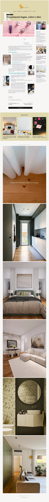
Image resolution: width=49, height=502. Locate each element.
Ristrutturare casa (10, 14)
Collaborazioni (25, 11)
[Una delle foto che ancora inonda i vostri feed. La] (24, 232)
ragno (22, 87)
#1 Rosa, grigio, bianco (26, 42)
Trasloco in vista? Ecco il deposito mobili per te (27, 104)
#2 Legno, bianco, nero (26, 43)
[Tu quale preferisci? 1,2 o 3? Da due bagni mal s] (24, 406)
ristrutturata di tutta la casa (21, 46)
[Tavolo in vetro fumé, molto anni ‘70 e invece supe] (24, 348)
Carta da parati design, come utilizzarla (13, 104)
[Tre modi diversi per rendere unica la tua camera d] (24, 290)
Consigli (14, 11)
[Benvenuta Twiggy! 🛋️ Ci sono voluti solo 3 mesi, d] (24, 464)
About (30, 11)
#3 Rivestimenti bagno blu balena (28, 44)
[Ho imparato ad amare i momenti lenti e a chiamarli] (24, 174)
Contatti (34, 11)
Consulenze (19, 11)
